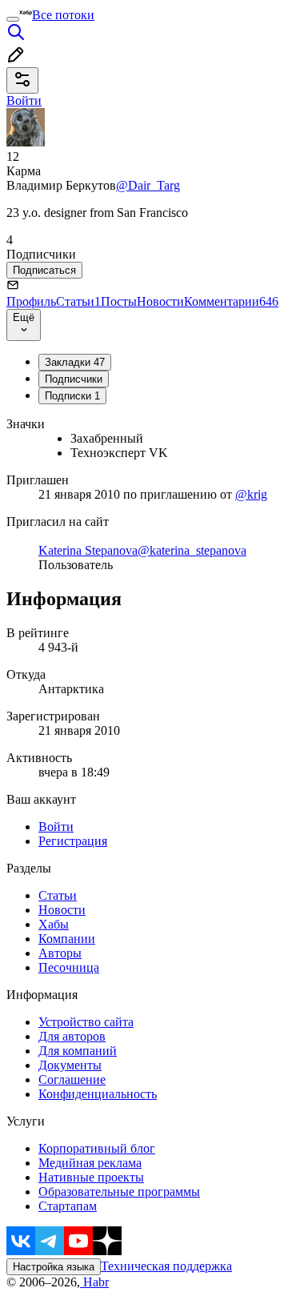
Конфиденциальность (97, 1094)
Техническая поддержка (166, 1266)
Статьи (78, 301)
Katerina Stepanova (88, 550)
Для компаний (77, 1050)
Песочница (68, 967)
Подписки (72, 396)
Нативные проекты (91, 1177)
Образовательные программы (119, 1191)
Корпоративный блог (96, 1148)
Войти (56, 826)
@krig (251, 494)
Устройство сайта (86, 1022)
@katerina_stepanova (192, 550)
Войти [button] (24, 100)
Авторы (60, 953)
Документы (70, 1065)
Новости (160, 301)
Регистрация (72, 841)
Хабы (53, 924)
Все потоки (63, 15)
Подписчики (73, 379)
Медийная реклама (90, 1163)
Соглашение (72, 1079)
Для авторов (72, 1036)
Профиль (31, 301)
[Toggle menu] (12, 19)
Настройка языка (53, 1267)
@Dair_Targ (148, 185)
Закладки (75, 362)
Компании (66, 938)
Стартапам (67, 1206)
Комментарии (231, 301)
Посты (119, 301)
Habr (94, 1282)
